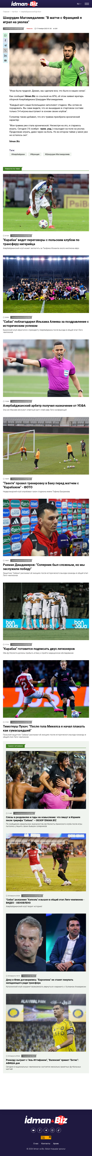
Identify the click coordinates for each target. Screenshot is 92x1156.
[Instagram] (52, 1130)
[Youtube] (33, 1130)
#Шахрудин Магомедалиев (57, 154)
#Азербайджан (18, 154)
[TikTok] (59, 1130)
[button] (5, 35)
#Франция (34, 154)
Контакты (45, 1143)
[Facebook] (40, 1130)
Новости (29, 28)
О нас (35, 1143)
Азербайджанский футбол (13, 28)
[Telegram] (46, 1130)
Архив (56, 1143)
